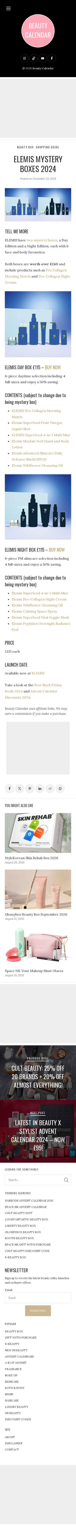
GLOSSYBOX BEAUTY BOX (23, 1232)
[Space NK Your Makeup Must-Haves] (38, 946)
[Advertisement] (38, 108)
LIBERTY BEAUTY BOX (20, 1226)
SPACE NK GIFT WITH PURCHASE (28, 1244)
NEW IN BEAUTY (16, 1350)
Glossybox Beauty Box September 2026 (36, 914)
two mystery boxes (42, 240)
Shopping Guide (47, 147)
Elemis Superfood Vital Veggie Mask (40, 617)
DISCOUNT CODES (18, 1419)
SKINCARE (12, 1382)
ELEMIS (38, 673)
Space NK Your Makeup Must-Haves (34, 971)
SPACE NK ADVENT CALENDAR (25, 1207)
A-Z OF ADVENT (16, 1363)
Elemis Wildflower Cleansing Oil (37, 465)
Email (8, 1290)
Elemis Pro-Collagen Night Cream (39, 599)
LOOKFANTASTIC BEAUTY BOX (26, 1219)
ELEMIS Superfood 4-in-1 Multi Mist (41, 435)
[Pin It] (29, 788)
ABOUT (10, 1437)
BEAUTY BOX (14, 1331)
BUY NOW (53, 367)
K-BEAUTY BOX (15, 1257)
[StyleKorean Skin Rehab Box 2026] (38, 833)
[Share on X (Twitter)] (19, 788)
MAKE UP (11, 1375)
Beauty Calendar (43, 68)
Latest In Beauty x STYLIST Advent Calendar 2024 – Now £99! (38, 1135)
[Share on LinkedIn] (40, 788)
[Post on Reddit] (50, 788)
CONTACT (12, 1449)
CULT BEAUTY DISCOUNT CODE (27, 1251)
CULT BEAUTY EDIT (19, 1213)
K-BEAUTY (12, 1344)
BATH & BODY (14, 1388)
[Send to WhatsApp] (60, 788)
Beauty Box (25, 147)
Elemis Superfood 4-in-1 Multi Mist (40, 593)
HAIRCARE (12, 1400)
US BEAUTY (13, 1413)
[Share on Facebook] (9, 788)
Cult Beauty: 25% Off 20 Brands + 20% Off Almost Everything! (38, 1076)
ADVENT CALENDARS (19, 1356)
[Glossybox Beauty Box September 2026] (38, 889)
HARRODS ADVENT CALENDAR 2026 (29, 1200)
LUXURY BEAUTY (16, 1407)
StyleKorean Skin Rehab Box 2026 (31, 858)
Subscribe (38, 1310)
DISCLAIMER (13, 1443)
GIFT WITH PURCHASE (21, 1337)
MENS (9, 1394)
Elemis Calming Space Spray (34, 611)
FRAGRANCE (13, 1369)
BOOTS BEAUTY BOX (19, 1238)
